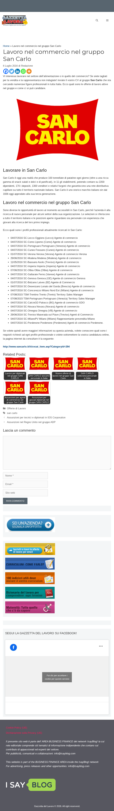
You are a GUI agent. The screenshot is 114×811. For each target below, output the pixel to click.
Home (6, 46)
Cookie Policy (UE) (16, 727)
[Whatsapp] (23, 71)
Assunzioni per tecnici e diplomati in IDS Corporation (36, 417)
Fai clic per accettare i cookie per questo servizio (57, 677)
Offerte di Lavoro (16, 408)
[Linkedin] (17, 71)
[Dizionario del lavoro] (30, 597)
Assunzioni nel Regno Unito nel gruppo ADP (31, 422)
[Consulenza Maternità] (30, 612)
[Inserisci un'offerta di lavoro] (30, 531)
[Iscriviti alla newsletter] (30, 554)
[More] (29, 71)
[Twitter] (11, 71)
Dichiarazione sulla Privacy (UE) (24, 732)
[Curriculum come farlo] (30, 568)
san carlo (12, 413)
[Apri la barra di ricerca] (97, 20)
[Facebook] (5, 71)
